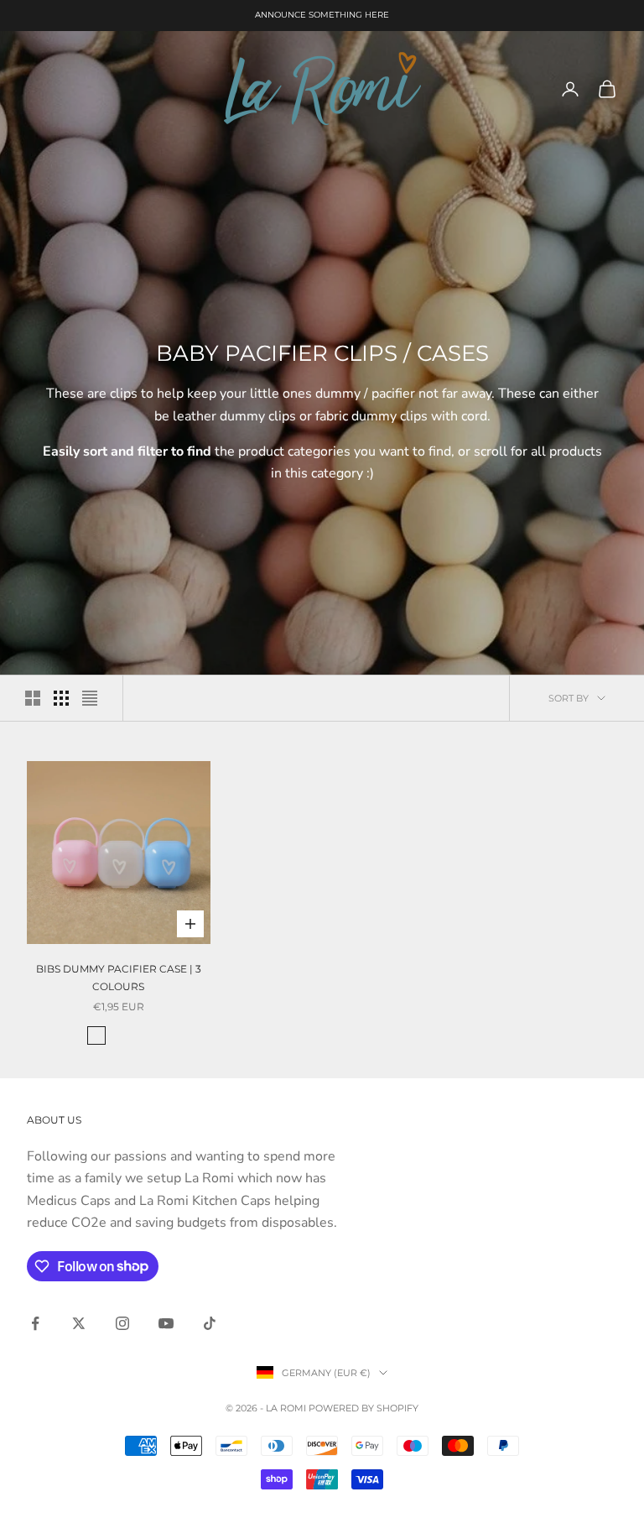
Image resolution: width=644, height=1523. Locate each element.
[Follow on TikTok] (209, 1323)
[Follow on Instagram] (122, 1323)
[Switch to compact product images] (89, 698)
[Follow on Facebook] (35, 1323)
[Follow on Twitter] (78, 1323)
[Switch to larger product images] (32, 698)
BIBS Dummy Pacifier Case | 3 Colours (118, 977)
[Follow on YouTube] (166, 1323)
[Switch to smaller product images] (61, 698)
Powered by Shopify (363, 1408)
